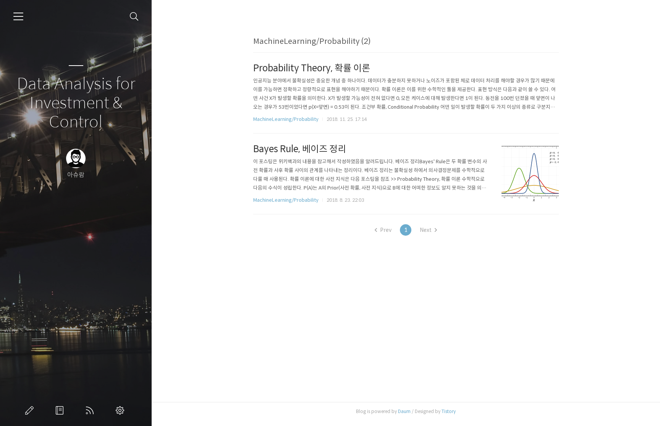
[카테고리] (18, 16)
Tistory (449, 411)
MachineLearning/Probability (286, 119)
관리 (121, 410)
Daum (404, 411)
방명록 (61, 410)
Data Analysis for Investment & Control (76, 103)
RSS (91, 410)
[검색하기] (134, 16)
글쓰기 (31, 410)
